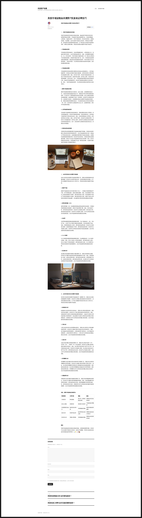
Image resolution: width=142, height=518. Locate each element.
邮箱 (49, 469)
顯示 (92, 27)
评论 (49, 447)
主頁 (96, 8)
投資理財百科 (50, 28)
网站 (48, 475)
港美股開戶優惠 (101, 8)
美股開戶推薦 (42, 8)
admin (49, 25)
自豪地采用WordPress (46, 512)
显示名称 (50, 464)
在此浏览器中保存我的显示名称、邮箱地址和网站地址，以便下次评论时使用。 (61, 480)
